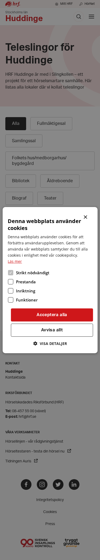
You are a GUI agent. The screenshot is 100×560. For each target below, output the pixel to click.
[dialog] (49, 280)
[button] (50, 343)
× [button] (85, 216)
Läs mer (15, 261)
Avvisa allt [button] (52, 330)
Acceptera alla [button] (52, 315)
